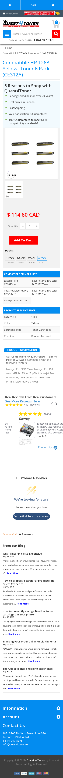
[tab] (22, 350)
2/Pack (21, 258)
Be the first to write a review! (31, 516)
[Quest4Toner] (10, 5)
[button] (52, 403)
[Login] (53, 5)
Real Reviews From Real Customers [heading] (30, 396)
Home (8, 48)
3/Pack (31, 258)
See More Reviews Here (22, 401)
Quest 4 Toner (36, 760)
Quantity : (13, 226)
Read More (13, 573)
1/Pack (10, 258)
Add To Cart (23, 240)
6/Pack (42, 258)
